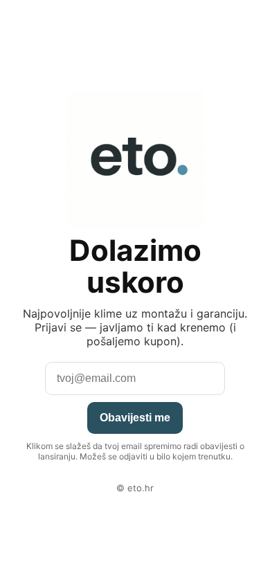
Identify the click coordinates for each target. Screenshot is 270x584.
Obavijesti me (135, 417)
